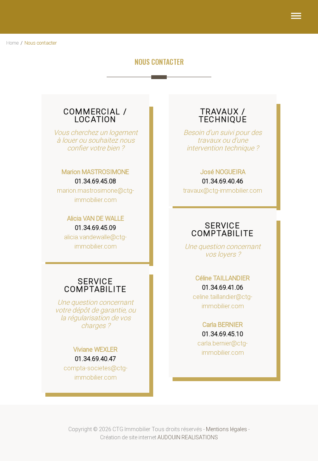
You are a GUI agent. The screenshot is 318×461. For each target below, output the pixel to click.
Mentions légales (226, 429)
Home (12, 43)
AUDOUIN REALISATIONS (187, 437)
